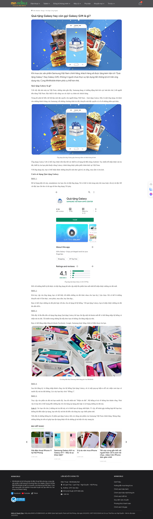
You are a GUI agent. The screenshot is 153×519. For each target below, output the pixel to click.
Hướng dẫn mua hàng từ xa (123, 485)
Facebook (16, 493)
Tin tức (110, 4)
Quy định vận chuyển (121, 500)
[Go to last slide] (27, 442)
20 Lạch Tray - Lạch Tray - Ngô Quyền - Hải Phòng (80, 485)
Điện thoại (34, 4)
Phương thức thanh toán (122, 503)
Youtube (27, 493)
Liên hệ (66, 494)
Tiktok (35, 493)
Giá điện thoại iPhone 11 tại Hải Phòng (41, 451)
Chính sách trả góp (120, 507)
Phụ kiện (87, 4)
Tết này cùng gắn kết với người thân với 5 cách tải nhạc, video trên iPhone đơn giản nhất (110, 453)
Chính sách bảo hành (121, 489)
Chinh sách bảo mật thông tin (124, 493)
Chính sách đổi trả (120, 496)
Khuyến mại (98, 4)
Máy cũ (76, 4)
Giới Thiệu (117, 482)
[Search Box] (135, 3)
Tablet (45, 4)
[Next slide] (126, 442)
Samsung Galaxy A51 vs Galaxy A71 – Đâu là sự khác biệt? (64, 452)
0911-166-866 (73, 488)
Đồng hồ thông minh (60, 4)
